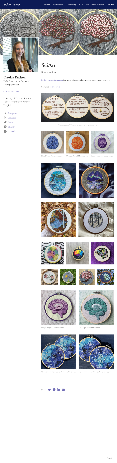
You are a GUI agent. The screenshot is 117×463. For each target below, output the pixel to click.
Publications (58, 4)
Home (47, 4)
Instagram (12, 113)
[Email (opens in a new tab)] (63, 389)
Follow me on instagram (52, 79)
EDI (81, 4)
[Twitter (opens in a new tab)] (49, 389)
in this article (55, 86)
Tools (109, 457)
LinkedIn (12, 117)
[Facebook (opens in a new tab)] (54, 389)
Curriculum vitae (11, 91)
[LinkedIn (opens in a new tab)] (58, 389)
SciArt (111, 4)
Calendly (12, 131)
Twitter (11, 122)
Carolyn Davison (11, 4)
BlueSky (11, 126)
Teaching (72, 4)
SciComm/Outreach (95, 4)
